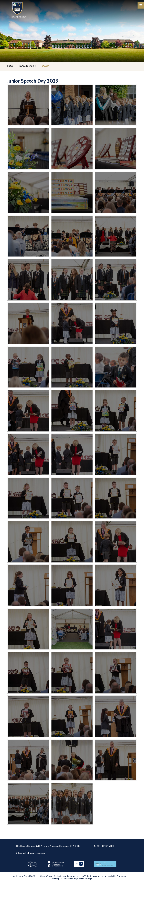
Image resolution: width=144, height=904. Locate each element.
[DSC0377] (115, 279)
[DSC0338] (115, 105)
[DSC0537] (115, 629)
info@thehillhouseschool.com (31, 853)
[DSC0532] (71, 629)
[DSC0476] (28, 541)
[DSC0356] (71, 236)
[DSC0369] (28, 279)
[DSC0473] (115, 498)
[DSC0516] (28, 629)
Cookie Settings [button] (84, 878)
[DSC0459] (71, 498)
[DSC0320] (115, 148)
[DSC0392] (115, 323)
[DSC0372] (71, 279)
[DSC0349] (115, 192)
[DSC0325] (28, 148)
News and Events (27, 66)
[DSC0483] (71, 541)
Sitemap (55, 878)
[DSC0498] (28, 585)
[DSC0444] (115, 454)
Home (10, 66)
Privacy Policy (70, 878)
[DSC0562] (28, 716)
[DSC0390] (71, 323)
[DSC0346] (28, 105)
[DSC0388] (28, 323)
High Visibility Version (90, 876)
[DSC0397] (28, 367)
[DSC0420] (115, 410)
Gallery (45, 66)
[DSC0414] (28, 410)
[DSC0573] (71, 716)
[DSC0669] (71, 803)
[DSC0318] (28, 192)
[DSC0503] (71, 585)
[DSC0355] (28, 236)
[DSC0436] (71, 454)
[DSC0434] (28, 454)
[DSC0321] (71, 148)
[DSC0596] (28, 760)
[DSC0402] (115, 367)
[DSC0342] (71, 105)
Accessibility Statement (116, 876)
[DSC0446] (28, 498)
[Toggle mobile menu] (141, 5)
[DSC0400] (71, 367)
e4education (69, 876)
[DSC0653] (28, 803)
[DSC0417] (71, 410)
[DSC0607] (71, 760)
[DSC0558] (115, 672)
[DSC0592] (115, 716)
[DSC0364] (115, 236)
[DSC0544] (28, 672)
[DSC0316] (71, 192)
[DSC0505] (115, 585)
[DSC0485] (115, 541)
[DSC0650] (115, 760)
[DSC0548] (71, 672)
